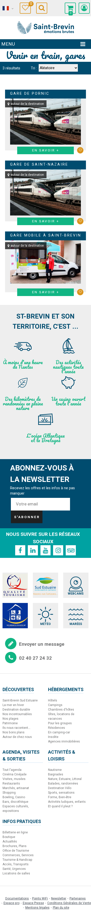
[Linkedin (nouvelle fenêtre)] (33, 550)
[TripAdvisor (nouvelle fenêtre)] (71, 550)
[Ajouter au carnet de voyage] (80, 150)
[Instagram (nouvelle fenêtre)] (58, 550)
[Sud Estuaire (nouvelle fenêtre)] (45, 585)
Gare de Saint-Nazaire (39, 164)
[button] (70, 8)
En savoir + (45, 150)
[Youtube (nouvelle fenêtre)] (45, 550)
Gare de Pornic (29, 93)
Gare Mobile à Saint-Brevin (45, 235)
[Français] (7, 8)
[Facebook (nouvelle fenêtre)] (20, 550)
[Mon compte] (84, 8)
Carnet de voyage (30, 4)
